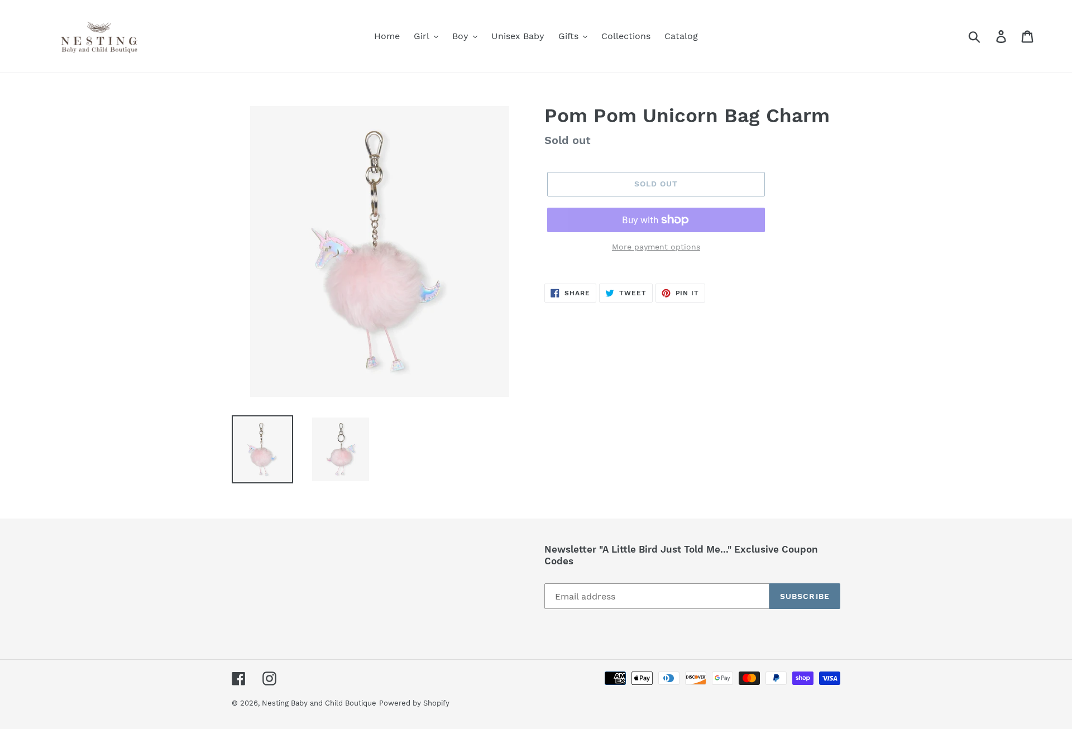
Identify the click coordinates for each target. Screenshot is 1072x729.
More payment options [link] (656, 246)
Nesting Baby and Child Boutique (319, 703)
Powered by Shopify (414, 703)
